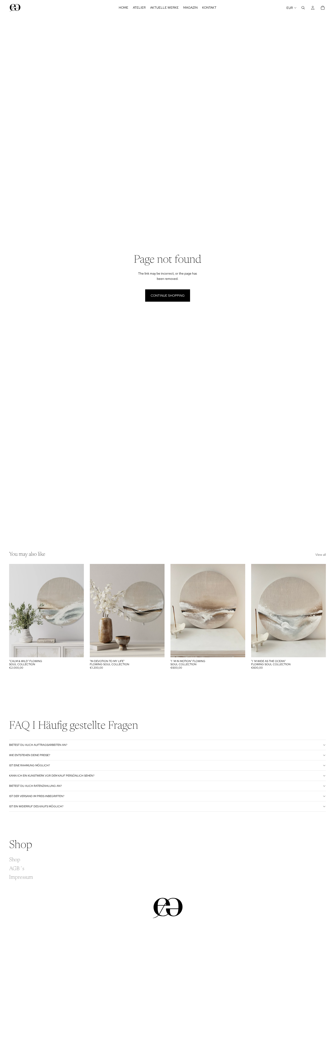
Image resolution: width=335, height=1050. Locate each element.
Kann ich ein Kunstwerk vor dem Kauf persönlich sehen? (51, 775)
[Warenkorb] (323, 8)
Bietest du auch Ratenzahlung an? (35, 786)
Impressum (21, 877)
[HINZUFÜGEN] (77, 650)
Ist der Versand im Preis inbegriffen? (36, 796)
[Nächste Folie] (77, 611)
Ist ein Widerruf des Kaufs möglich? (36, 806)
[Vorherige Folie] (16, 611)
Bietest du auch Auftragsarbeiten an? (38, 745)
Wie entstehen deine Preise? (29, 755)
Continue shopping (168, 295)
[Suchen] (303, 8)
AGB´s (16, 868)
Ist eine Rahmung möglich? (29, 765)
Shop (14, 860)
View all (320, 555)
